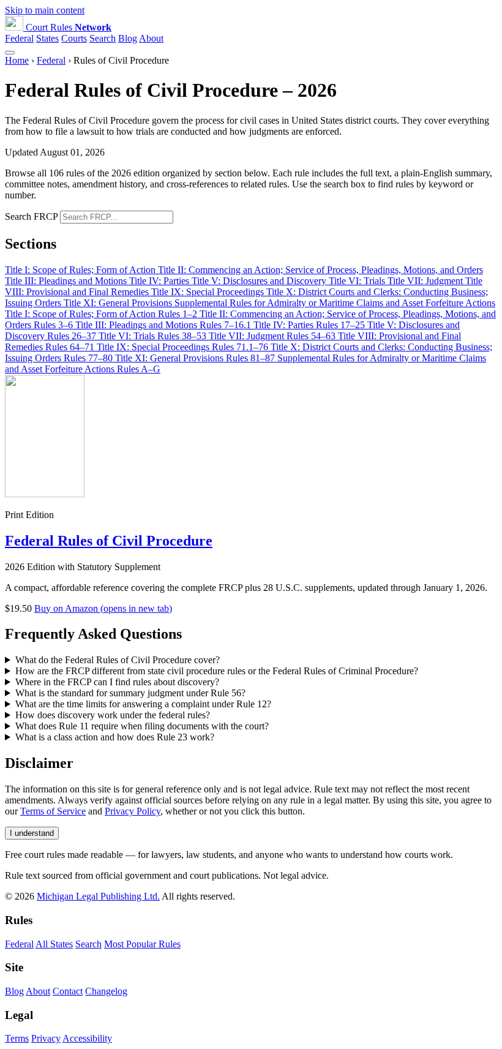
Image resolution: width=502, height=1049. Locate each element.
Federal (19, 38)
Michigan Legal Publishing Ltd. (98, 896)
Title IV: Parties (160, 281)
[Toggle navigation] (10, 53)
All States (54, 944)
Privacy (46, 1038)
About (151, 38)
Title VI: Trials (358, 281)
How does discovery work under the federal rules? (112, 715)
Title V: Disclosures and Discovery (260, 281)
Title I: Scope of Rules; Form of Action (81, 270)
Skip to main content (44, 10)
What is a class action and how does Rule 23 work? (114, 737)
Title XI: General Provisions (119, 303)
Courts (74, 38)
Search (102, 38)
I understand (32, 833)
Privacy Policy (132, 811)
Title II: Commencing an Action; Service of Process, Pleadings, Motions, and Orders (320, 270)
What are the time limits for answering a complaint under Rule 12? (143, 704)
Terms (17, 1038)
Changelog (106, 991)
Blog (127, 38)
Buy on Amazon (103, 608)
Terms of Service (53, 811)
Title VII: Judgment (426, 281)
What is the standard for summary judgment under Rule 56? (130, 693)
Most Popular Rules (142, 944)
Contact (68, 991)
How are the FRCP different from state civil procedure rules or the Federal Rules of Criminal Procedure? (216, 671)
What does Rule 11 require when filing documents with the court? (142, 726)
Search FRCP (31, 216)
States (47, 38)
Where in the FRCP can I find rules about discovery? (117, 682)
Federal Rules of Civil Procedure (108, 541)
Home (17, 60)
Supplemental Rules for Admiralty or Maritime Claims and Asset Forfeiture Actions (334, 303)
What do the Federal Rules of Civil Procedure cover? (117, 660)
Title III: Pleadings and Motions (67, 281)
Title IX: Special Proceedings (208, 292)
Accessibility (87, 1038)
